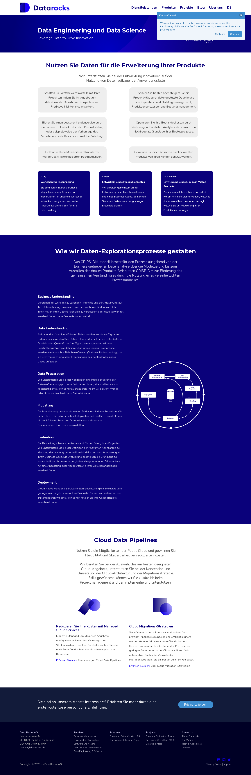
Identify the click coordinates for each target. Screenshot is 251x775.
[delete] (241, 15)
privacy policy (167, 29)
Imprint (227, 764)
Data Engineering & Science (88, 751)
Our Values (187, 740)
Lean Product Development (87, 747)
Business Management (85, 736)
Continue (234, 34)
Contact (186, 747)
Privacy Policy (214, 764)
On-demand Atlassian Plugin (125, 740)
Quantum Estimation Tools (160, 736)
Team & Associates (192, 743)
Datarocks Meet (154, 743)
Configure (220, 34)
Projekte (186, 7)
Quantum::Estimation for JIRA (125, 736)
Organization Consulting (86, 740)
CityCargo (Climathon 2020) (160, 740)
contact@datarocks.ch (32, 747)
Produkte (169, 7)
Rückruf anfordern (195, 704)
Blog (201, 7)
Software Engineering (85, 743)
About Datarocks (191, 736)
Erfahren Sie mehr (66, 660)
